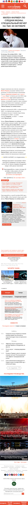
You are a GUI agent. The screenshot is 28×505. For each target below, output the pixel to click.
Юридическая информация (14, 470)
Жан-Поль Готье (19, 263)
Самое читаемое (21, 326)
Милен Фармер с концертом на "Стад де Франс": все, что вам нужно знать (12, 186)
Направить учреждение (14, 467)
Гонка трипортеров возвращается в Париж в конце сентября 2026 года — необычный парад (16, 362)
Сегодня (7, 293)
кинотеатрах (6, 98)
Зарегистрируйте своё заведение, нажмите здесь (12, 250)
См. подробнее (12, 368)
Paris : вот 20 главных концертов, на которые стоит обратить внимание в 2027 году (14, 436)
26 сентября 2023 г (19, 178)
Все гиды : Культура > (20, 462)
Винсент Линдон (5, 265)
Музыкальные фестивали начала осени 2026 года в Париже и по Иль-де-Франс (14, 457)
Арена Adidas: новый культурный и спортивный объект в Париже (14, 315)
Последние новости (8, 326)
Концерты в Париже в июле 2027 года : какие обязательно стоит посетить (14, 393)
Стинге (17, 139)
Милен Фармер (7, 263)
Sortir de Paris (19, 472)
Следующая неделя (20, 297)
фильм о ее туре (6, 99)
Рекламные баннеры (9, 466)
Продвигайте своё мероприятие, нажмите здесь (12, 251)
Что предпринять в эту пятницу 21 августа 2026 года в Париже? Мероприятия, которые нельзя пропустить (7, 282)
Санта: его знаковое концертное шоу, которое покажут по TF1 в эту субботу (13, 301)
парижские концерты (12, 94)
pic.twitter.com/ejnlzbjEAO (14, 174)
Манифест (3, 470)
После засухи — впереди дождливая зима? (15, 350)
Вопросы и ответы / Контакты (18, 468)
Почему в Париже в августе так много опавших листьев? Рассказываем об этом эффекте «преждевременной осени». (16, 356)
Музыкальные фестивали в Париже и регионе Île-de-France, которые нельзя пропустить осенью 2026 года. (14, 415)
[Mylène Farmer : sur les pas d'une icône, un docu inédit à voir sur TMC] (14, 38)
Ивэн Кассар (12, 265)
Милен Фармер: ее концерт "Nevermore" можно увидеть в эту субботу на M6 (12, 183)
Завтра (20, 293)
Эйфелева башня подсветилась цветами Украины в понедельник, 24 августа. (15, 345)
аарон (13, 263)
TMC (17, 265)
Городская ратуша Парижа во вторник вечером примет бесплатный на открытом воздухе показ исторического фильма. (16, 336)
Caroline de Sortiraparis (14, 50)
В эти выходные (7, 297)
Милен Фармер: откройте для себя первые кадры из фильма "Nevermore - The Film (12, 190)
